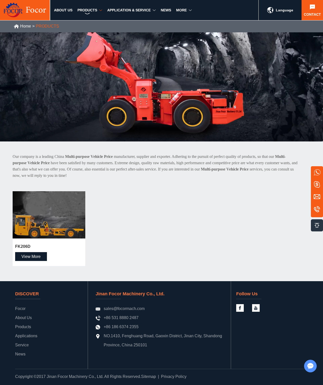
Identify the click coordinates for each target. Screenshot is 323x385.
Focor (20, 308)
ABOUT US (63, 10)
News (20, 354)
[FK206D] (49, 214)
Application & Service (129, 10)
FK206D (23, 246)
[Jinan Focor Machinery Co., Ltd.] (25, 10)
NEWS (166, 10)
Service (22, 345)
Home (25, 26)
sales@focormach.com (124, 308)
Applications (26, 336)
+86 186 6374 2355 (121, 327)
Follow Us (247, 293)
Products (23, 327)
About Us (23, 318)
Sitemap (148, 376)
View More (31, 256)
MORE (181, 10)
